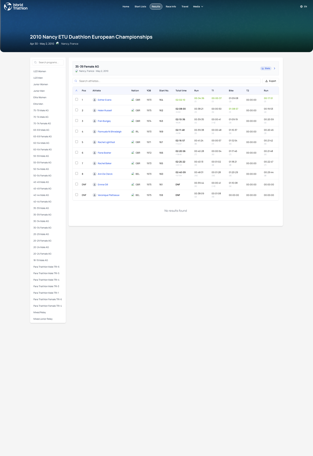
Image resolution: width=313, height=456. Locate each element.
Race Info (171, 6)
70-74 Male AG (40, 116)
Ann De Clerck (105, 173)
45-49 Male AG (41, 182)
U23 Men (38, 77)
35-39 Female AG (42, 214)
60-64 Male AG (41, 142)
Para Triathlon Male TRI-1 (46, 292)
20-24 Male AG (41, 247)
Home (126, 6)
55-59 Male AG (41, 155)
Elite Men (38, 103)
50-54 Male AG (41, 169)
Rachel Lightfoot (106, 142)
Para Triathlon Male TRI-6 (46, 266)
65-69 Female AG (42, 136)
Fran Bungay (104, 120)
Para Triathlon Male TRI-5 (46, 273)
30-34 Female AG (42, 227)
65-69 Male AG (41, 129)
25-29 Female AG (42, 240)
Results (156, 6)
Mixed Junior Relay (42, 318)
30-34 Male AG (41, 221)
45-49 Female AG (42, 188)
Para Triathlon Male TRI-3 (46, 286)
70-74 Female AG (42, 123)
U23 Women (39, 71)
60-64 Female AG (42, 149)
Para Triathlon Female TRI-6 (47, 299)
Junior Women (40, 84)
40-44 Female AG (42, 201)
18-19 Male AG (40, 260)
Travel (185, 6)
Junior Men (39, 90)
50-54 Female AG (42, 175)
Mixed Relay (39, 312)
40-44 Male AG (41, 195)
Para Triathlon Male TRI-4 (46, 279)
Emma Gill (103, 184)
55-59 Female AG (42, 162)
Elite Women (39, 97)
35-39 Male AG (41, 208)
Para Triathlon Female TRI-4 (47, 305)
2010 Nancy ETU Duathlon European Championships (91, 36)
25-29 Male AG (41, 234)
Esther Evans (104, 99)
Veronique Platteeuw (108, 195)
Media (196, 6)
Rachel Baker (105, 163)
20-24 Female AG (42, 253)
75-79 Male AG (41, 110)
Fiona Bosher (104, 152)
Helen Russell (105, 110)
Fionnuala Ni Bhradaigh (109, 131)
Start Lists (140, 6)
